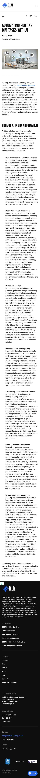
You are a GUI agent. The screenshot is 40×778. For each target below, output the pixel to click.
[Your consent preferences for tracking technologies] (2, 583)
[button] (36, 6)
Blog (3, 664)
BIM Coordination (8, 631)
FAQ (3, 675)
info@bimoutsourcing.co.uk (12, 736)
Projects (5, 660)
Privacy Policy (6, 773)
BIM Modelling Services (10, 627)
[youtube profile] (11, 748)
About (4, 668)
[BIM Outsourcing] (9, 589)
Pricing (4, 671)
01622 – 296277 (8, 739)
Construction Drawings (10, 638)
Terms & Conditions (9, 682)
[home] (7, 5)
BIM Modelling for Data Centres (13, 642)
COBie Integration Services (12, 646)
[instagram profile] (3, 748)
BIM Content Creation (10, 634)
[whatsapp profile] (7, 748)
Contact (5, 679)
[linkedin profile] (15, 748)
